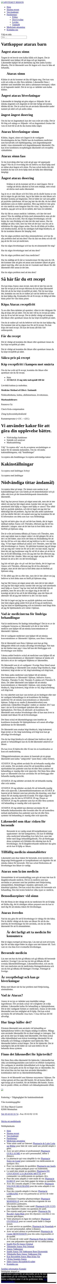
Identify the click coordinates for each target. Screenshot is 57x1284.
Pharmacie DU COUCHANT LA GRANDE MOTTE (28, 1172)
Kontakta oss (12, 29)
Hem (9, 7)
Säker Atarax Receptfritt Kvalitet (21, 1261)
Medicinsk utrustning (16, 27)
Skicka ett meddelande (11, 1121)
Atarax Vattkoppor (15, 1249)
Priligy (15, 17)
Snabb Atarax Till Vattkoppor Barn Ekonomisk (27, 1251)
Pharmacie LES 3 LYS (45, 1206)
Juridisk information (10, 1269)
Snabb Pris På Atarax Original (20, 1244)
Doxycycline (17, 19)
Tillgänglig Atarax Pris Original (20, 1246)
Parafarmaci (12, 14)
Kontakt (22, 1269)
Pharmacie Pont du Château (41, 1239)
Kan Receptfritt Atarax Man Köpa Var (23, 1256)
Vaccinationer (13, 12)
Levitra (15, 22)
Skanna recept (13, 9)
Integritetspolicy (8, 1281)
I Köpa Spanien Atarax (17, 1259)
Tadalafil (16, 24)
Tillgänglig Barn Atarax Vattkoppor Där (24, 1254)
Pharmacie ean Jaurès (46, 1166)
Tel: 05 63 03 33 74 (9, 1114)
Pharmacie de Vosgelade (43, 1226)
